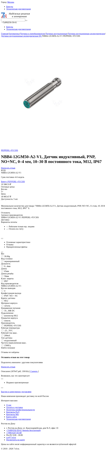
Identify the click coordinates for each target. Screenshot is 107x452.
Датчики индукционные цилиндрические (86, 34)
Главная (4, 34)
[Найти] (26, 20)
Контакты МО (12, 414)
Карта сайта (11, 417)
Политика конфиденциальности (20, 410)
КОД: (3, 170)
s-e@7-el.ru (11, 437)
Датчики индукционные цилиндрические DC (21, 36)
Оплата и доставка (14, 407)
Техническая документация (18, 9)
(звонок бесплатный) (23, 430)
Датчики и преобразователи (32, 34)
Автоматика (14, 34)
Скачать (34, 371)
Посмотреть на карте (15, 440)
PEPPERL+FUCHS (9, 150)
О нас (8, 405)
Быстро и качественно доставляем (16, 392)
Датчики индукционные (56, 34)
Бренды (9, 6)
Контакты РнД (12, 412)
